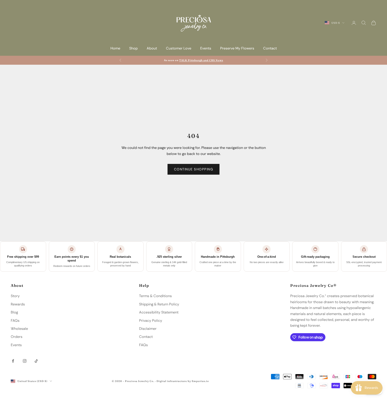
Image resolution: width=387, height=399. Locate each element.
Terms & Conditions (155, 296)
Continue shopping (193, 169)
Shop (133, 48)
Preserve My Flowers (237, 48)
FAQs (15, 320)
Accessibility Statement (158, 312)
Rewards (18, 304)
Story (15, 296)
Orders (16, 336)
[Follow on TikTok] (36, 361)
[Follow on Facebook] (13, 361)
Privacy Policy (150, 320)
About (152, 48)
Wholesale (19, 328)
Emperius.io (200, 381)
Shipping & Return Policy (159, 304)
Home (115, 48)
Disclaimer (148, 328)
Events (205, 48)
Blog (14, 312)
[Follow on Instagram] (24, 361)
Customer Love (178, 48)
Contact (270, 48)
